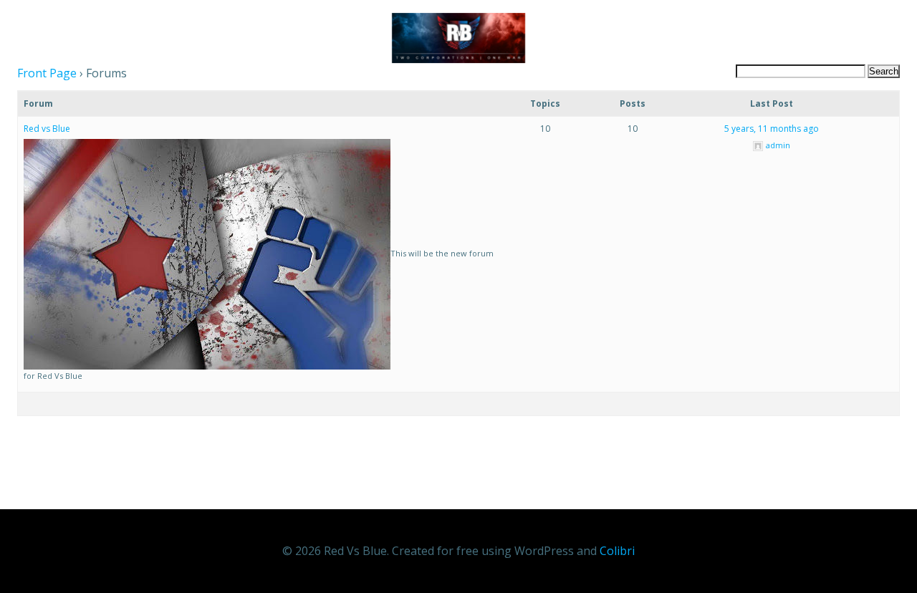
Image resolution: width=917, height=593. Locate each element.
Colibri (617, 551)
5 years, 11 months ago (771, 128)
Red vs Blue (47, 128)
